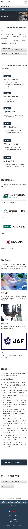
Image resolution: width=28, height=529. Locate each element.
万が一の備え (4, 293)
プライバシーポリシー (14, 515)
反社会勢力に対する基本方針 (14, 521)
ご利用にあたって (14, 519)
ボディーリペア (5, 323)
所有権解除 (14, 517)
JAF (2, 352)
